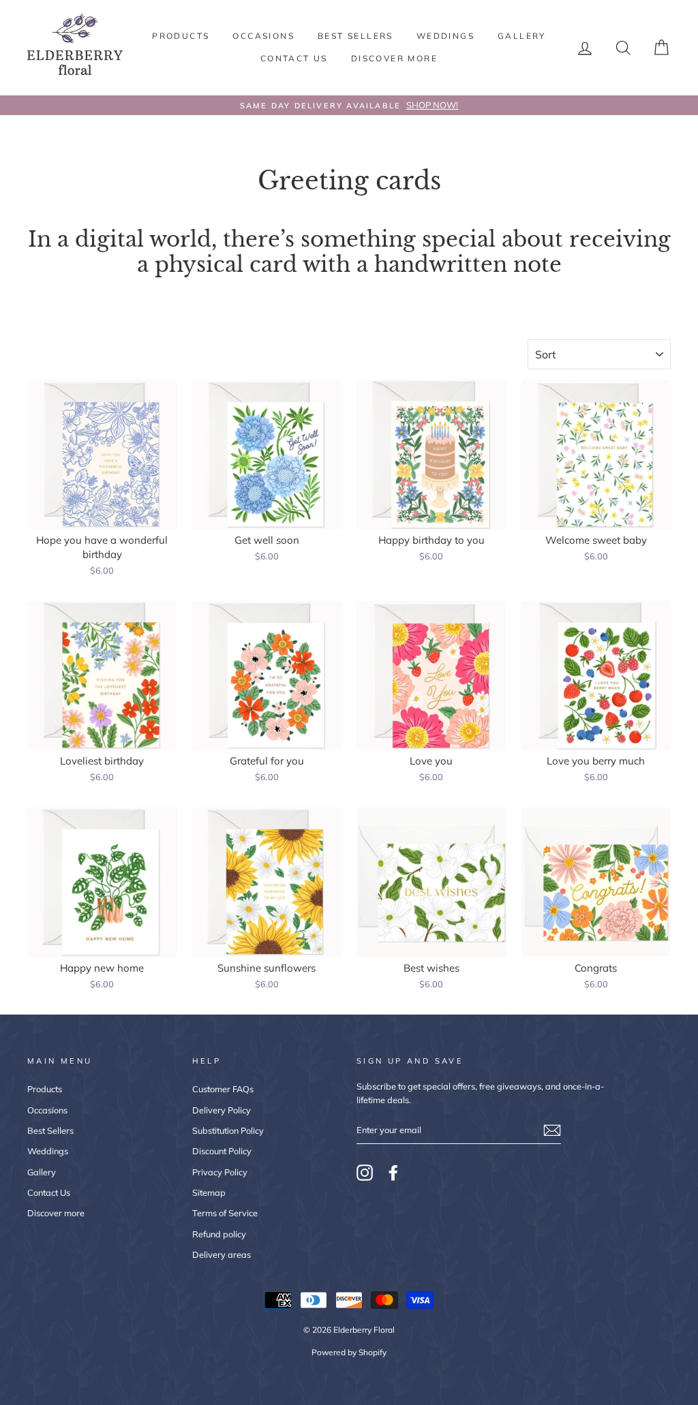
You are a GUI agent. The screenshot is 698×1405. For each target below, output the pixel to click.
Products (180, 36)
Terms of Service (225, 1212)
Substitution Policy (228, 1130)
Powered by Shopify (349, 1352)
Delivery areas (221, 1254)
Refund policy (219, 1234)
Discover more (394, 58)
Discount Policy (222, 1150)
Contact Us (294, 58)
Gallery (522, 36)
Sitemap (209, 1192)
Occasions (263, 36)
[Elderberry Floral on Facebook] (393, 1172)
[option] (349, 105)
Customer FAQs (223, 1088)
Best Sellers (355, 36)
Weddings (445, 36)
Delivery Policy (221, 1110)
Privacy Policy (219, 1172)
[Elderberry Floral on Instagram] (364, 1172)
